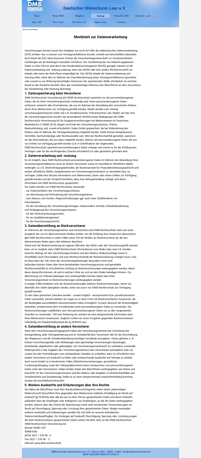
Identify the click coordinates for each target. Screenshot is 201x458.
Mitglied (79, 15)
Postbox (121, 22)
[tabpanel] (100, 239)
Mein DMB (58, 15)
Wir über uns (79, 22)
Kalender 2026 (142, 15)
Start (37, 15)
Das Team (58, 22)
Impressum (101, 22)
